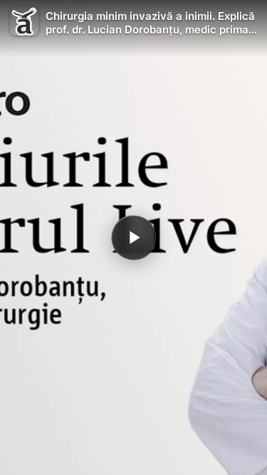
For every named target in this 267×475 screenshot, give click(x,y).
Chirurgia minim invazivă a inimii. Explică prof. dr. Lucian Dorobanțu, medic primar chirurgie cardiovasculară (150, 23)
